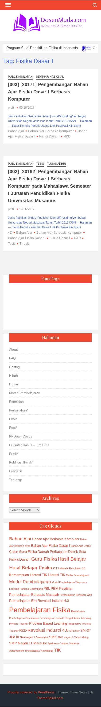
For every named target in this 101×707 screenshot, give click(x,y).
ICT (55, 568)
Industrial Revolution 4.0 (71, 568)
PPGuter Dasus (20, 436)
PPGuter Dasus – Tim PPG (29, 445)
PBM (54, 588)
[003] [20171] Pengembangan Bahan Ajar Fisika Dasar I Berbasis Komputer (48, 92)
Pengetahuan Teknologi (78, 618)
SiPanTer (74, 630)
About (13, 349)
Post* (13, 428)
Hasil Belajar (72, 559)
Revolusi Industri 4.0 (48, 630)
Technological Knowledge (39, 650)
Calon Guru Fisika (23, 552)
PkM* (13, 419)
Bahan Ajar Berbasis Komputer (51, 131)
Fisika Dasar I (49, 136)
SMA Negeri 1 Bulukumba (33, 637)
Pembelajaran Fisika (39, 610)
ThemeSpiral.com (50, 698)
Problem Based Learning (48, 623)
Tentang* (15, 480)
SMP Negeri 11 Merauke (28, 643)
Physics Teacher (18, 623)
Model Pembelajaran (30, 581)
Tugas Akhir (56, 163)
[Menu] (7, 5)
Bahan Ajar (16, 131)
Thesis (24, 243)
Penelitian (16, 401)
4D (10, 232)
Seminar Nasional (50, 76)
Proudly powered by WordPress (31, 692)
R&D (67, 136)
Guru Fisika (44, 559)
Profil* (13, 454)
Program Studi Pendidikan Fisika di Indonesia (37, 48)
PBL (46, 588)
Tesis (40, 163)
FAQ (12, 358)
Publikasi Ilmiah (20, 76)
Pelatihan (66, 588)
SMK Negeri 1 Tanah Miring (73, 637)
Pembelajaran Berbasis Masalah (34, 595)
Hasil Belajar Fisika (30, 567)
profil (11, 107)
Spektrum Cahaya (58, 643)
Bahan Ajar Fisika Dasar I (50, 545)
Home (13, 384)
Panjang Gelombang (31, 588)
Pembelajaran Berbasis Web (76, 594)
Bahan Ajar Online (81, 545)
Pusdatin (15, 471)
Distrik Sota (77, 552)
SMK (53, 637)
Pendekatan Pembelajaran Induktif (44, 618)
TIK (57, 650)
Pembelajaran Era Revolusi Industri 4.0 (39, 601)
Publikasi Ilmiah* (21, 462)
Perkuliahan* (18, 410)
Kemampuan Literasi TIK (28, 575)
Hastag (14, 367)
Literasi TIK (56, 575)
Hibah (13, 375)
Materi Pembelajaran (24, 393)
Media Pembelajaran (77, 575)
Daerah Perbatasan (52, 552)
